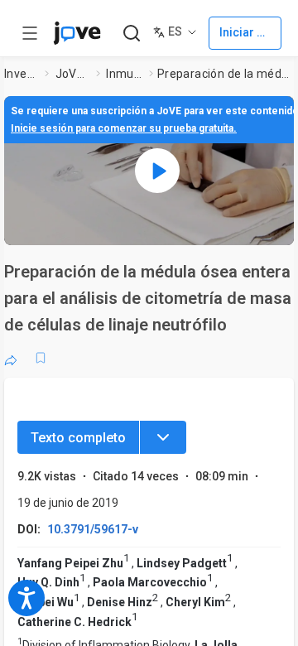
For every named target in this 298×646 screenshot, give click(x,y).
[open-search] (131, 34)
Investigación (21, 73)
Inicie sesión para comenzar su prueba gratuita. (124, 128)
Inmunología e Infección (124, 73)
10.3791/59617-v (92, 529)
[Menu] (163, 437)
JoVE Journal (72, 73)
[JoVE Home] (77, 33)
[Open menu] (30, 33)
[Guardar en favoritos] (40, 357)
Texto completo (78, 438)
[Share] (10, 357)
